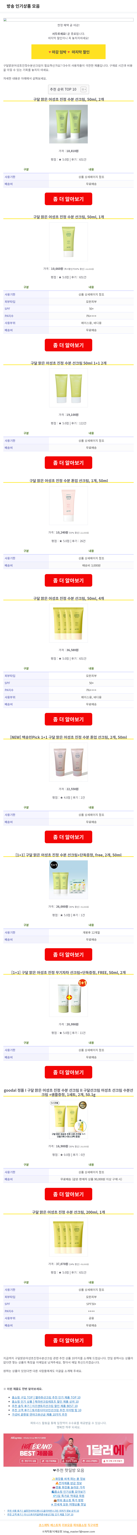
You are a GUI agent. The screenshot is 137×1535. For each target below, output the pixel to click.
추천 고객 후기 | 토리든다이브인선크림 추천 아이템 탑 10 (46, 1410)
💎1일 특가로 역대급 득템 (68, 1496)
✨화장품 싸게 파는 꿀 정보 (68, 1479)
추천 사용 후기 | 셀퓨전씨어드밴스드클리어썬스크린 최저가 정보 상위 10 (43, 1510)
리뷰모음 (67, 1525)
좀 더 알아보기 (68, 198)
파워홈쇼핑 (80, 1525)
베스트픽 (55, 1525)
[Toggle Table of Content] (82, 89)
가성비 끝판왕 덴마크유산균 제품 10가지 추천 (39, 1414)
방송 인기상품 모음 (23, 6)
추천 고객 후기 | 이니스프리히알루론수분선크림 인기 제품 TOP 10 (40, 1514)
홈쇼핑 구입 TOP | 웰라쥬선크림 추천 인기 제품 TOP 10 (46, 1397)
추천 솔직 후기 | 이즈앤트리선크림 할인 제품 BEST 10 (45, 1406)
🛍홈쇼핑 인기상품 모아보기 (69, 1491)
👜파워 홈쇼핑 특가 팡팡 (68, 1500)
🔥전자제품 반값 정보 (68, 1483)
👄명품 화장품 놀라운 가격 (68, 1487)
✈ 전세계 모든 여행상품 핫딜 (68, 1504)
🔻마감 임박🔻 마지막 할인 (68, 51)
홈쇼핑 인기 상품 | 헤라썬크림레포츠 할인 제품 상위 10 (45, 1401)
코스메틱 (44, 1525)
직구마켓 (93, 1525)
